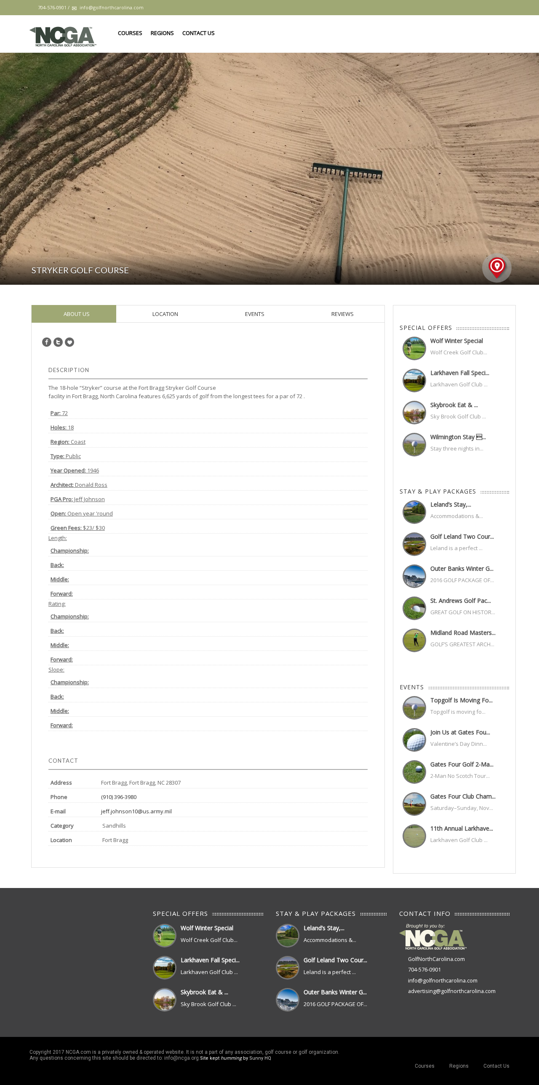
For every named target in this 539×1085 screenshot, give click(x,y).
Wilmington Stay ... (458, 437)
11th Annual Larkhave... (461, 828)
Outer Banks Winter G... (462, 568)
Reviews (342, 314)
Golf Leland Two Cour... (462, 536)
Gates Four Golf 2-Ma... (462, 764)
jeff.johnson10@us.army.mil (136, 811)
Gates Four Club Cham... (463, 796)
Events (254, 314)
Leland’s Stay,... (450, 504)
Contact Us (198, 33)
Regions (162, 33)
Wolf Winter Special (456, 341)
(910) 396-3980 (118, 797)
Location (164, 314)
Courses (130, 33)
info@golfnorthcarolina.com (443, 980)
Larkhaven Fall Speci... (459, 373)
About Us (76, 314)
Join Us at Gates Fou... (460, 732)
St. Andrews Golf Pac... (460, 600)
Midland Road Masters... (463, 633)
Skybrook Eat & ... (454, 405)
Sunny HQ (260, 1058)
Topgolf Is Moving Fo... (461, 700)
